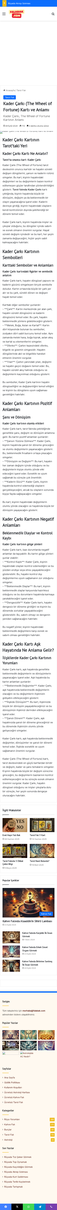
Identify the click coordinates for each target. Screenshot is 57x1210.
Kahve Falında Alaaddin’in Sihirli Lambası (27, 921)
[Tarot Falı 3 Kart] (42, 825)
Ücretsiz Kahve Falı (14, 1097)
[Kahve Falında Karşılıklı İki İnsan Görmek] (11, 937)
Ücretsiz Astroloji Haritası (17, 1092)
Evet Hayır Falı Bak (11, 835)
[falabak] (17, 14)
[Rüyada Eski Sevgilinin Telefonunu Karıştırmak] (46, 1045)
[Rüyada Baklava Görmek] (46, 1035)
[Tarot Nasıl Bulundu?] (42, 851)
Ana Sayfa (9, 1077)
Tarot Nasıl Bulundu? (39, 861)
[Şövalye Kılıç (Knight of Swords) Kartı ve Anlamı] (28, 1045)
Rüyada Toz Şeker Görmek (17, 1157)
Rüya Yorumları (12, 1119)
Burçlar (8, 1129)
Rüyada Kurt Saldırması (16, 1177)
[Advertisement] (28, 54)
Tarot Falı (21, 90)
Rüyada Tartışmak (13, 1186)
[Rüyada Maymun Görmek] (10, 1056)
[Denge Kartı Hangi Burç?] (28, 1035)
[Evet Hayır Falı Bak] (15, 825)
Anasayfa (10, 90)
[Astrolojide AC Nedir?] (28, 1056)
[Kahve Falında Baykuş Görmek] (10, 1035)
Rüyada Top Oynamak (15, 1162)
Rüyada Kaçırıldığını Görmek (18, 1167)
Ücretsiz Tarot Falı (13, 1102)
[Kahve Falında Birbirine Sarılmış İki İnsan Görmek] (11, 966)
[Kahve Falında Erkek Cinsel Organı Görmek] (11, 952)
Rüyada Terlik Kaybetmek (17, 1181)
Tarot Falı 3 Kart (37, 835)
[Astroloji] (10, 1045)
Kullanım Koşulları (13, 1087)
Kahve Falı (9, 1124)
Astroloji (8, 1140)
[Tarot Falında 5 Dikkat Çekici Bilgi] (15, 851)
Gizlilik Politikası (12, 1082)
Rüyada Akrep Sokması (19, 3)
